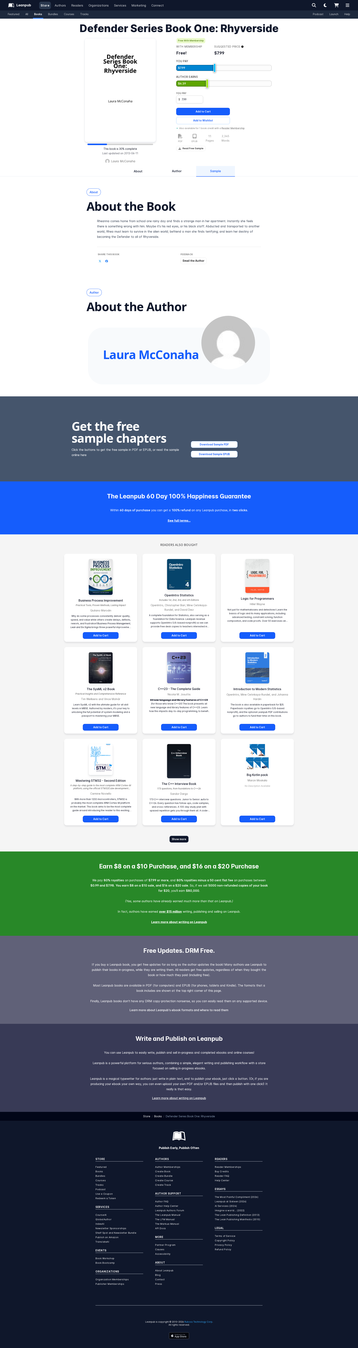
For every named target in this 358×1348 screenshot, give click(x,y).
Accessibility (163, 1254)
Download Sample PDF (214, 444)
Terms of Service (225, 1236)
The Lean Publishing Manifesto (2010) (237, 1219)
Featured (13, 14)
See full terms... (179, 520)
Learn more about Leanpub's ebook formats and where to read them (179, 1010)
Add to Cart (203, 111)
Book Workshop (104, 1258)
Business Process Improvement (100, 600)
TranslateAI (102, 1241)
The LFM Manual (165, 1219)
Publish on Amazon (106, 1237)
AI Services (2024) (226, 1206)
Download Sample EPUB (214, 454)
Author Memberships (167, 1167)
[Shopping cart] (336, 5)
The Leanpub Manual (167, 1215)
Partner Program (165, 1245)
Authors (60, 5)
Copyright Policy (225, 1240)
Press (158, 1284)
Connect (157, 5)
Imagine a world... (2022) (230, 1210)
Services (120, 5)
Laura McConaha (123, 161)
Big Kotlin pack (257, 775)
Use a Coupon (104, 1193)
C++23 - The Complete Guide (179, 689)
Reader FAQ (222, 1176)
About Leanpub (164, 1270)
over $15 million (170, 911)
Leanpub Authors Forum (169, 1210)
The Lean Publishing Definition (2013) (237, 1215)
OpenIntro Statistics (179, 595)
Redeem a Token (105, 1198)
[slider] (214, 67)
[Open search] (314, 5)
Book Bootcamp (105, 1262)
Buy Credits (222, 1171)
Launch (333, 14)
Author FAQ (162, 1201)
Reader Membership (233, 128)
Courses (69, 14)
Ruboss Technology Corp (198, 1321)
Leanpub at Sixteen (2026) (230, 1201)
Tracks (84, 14)
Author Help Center (166, 1206)
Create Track (163, 1184)
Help (347, 14)
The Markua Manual (167, 1223)
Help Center (222, 1180)
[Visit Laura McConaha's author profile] (228, 343)
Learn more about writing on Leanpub (179, 922)
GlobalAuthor (103, 1219)
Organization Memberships (112, 1279)
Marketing (138, 5)
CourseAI (101, 1215)
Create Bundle (164, 1176)
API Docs (160, 1228)
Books (38, 14)
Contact (160, 1279)
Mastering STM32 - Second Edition (101, 780)
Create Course (164, 1180)
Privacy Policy (223, 1245)
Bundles (53, 14)
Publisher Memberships (109, 1284)
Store (45, 5)
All (26, 14)
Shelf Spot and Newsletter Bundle (115, 1232)
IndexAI (99, 1223)
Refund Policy (223, 1249)
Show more (179, 839)
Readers (77, 5)
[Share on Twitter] (100, 261)
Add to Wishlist (203, 120)
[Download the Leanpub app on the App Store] (179, 1335)
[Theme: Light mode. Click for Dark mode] (325, 5)
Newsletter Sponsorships (110, 1228)
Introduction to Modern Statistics (257, 689)
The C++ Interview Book (179, 784)
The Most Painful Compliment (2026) (236, 1197)
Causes (159, 1249)
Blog (158, 1275)
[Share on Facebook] (106, 261)
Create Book (163, 1171)
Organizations (99, 5)
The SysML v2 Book (101, 689)
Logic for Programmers (257, 598)
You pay (181, 93)
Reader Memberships (228, 1167)
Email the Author (193, 260)
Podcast (318, 14)
